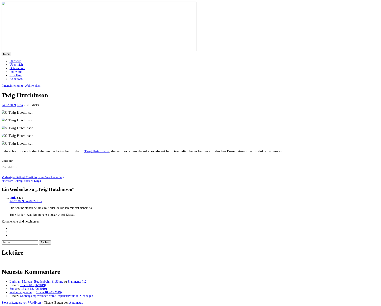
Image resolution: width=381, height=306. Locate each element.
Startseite (15, 61)
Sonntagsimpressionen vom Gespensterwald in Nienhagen (56, 295)
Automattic (76, 302)
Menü (6, 54)
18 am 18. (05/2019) (49, 292)
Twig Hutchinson (96, 151)
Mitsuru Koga (21, 180)
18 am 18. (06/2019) (33, 285)
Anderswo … (18, 79)
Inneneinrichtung (12, 85)
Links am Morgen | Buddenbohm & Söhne (36, 281)
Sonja (13, 288)
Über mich (16, 64)
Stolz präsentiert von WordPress (21, 302)
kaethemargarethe (21, 292)
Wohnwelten (32, 85)
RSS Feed (16, 75)
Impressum (16, 71)
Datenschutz (17, 68)
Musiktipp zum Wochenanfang (33, 177)
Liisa (20, 105)
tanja (13, 197)
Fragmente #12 (77, 281)
